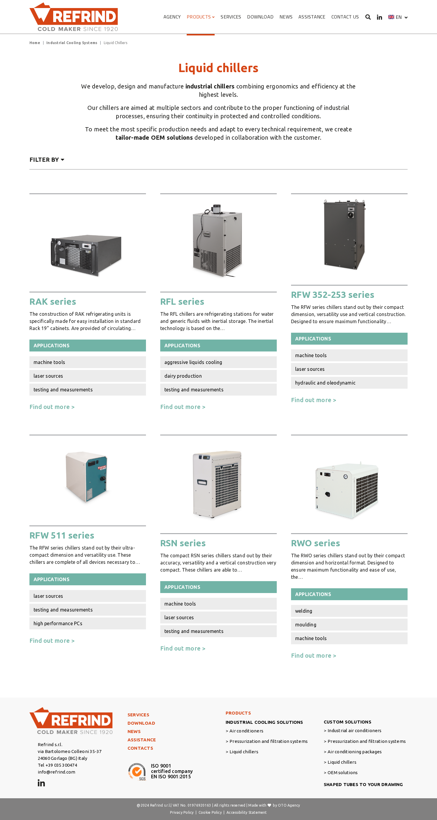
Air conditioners (246, 730)
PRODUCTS (199, 16)
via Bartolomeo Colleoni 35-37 (70, 751)
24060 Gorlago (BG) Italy (62, 758)
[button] (398, 17)
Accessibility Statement (247, 812)
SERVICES (231, 16)
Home (34, 43)
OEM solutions (343, 772)
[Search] (368, 17)
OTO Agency (289, 805)
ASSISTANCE (311, 16)
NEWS (286, 16)
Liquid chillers (243, 751)
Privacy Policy (182, 812)
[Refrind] (74, 16)
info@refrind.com (57, 771)
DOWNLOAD (260, 16)
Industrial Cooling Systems (71, 43)
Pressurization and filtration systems (268, 741)
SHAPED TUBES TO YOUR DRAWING (363, 784)
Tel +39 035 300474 (57, 765)
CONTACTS (140, 748)
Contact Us (345, 16)
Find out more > (52, 406)
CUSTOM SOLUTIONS (347, 721)
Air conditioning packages (355, 751)
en (399, 17)
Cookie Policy (210, 812)
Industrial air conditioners (354, 730)
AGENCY (172, 16)
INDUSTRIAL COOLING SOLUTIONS (264, 722)
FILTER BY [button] (44, 159)
